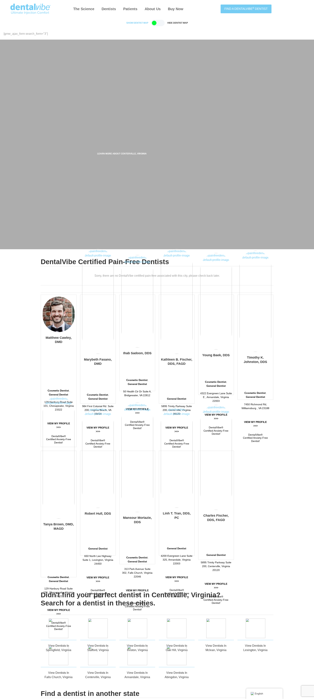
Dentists (109, 9)
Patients (130, 9)
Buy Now (175, 9)
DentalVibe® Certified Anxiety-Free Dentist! (255, 438)
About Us (153, 9)
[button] (137, 23)
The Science (83, 9)
